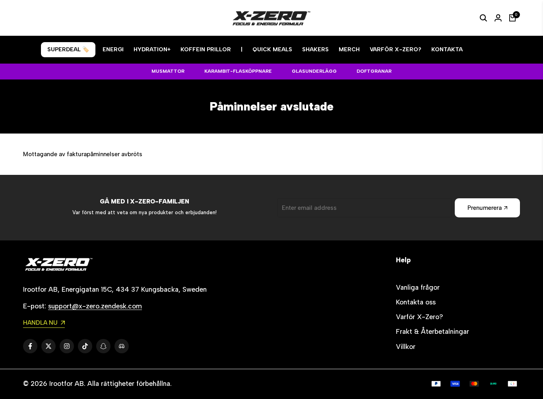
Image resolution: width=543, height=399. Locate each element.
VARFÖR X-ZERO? (395, 49)
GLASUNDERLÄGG (314, 71)
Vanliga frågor (418, 287)
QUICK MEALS (272, 49)
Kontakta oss (416, 302)
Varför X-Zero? (419, 317)
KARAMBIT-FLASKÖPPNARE (238, 71)
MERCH (349, 49)
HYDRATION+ (152, 49)
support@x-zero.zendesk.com (95, 306)
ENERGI (113, 49)
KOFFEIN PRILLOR (205, 49)
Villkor (405, 347)
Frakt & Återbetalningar (432, 331)
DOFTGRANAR (374, 71)
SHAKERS (315, 49)
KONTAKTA (447, 49)
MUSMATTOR (167, 71)
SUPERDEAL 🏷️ (68, 49)
